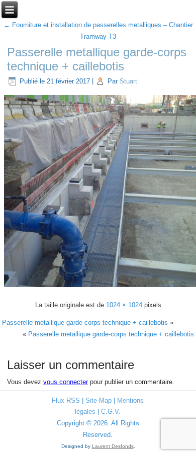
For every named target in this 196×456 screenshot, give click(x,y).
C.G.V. (111, 411)
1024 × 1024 (124, 305)
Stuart (128, 81)
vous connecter (65, 382)
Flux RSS (66, 400)
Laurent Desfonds (113, 446)
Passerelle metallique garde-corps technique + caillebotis (96, 59)
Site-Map (98, 400)
